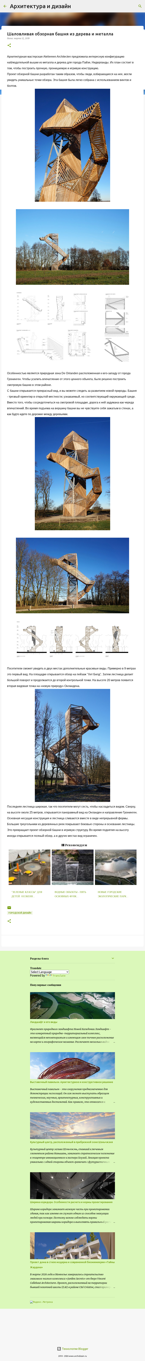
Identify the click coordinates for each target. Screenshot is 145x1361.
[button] (9, 45)
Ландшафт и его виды (43, 1022)
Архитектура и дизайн (40, 6)
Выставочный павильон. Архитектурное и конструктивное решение (71, 1082)
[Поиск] (140, 6)
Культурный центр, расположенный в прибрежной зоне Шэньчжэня (71, 1142)
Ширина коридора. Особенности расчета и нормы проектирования (71, 1202)
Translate (59, 975)
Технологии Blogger (74, 1348)
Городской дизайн (19, 913)
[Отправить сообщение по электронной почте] (9, 909)
